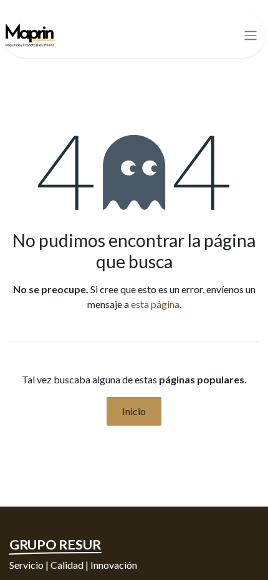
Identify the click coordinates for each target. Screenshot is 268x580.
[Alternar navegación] (250, 35)
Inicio (134, 411)
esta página (155, 304)
